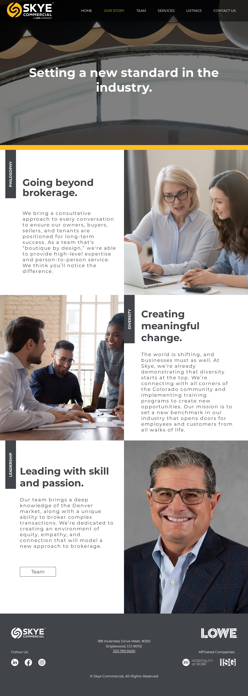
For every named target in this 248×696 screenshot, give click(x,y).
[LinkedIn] (14, 662)
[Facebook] (28, 662)
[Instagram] (42, 662)
